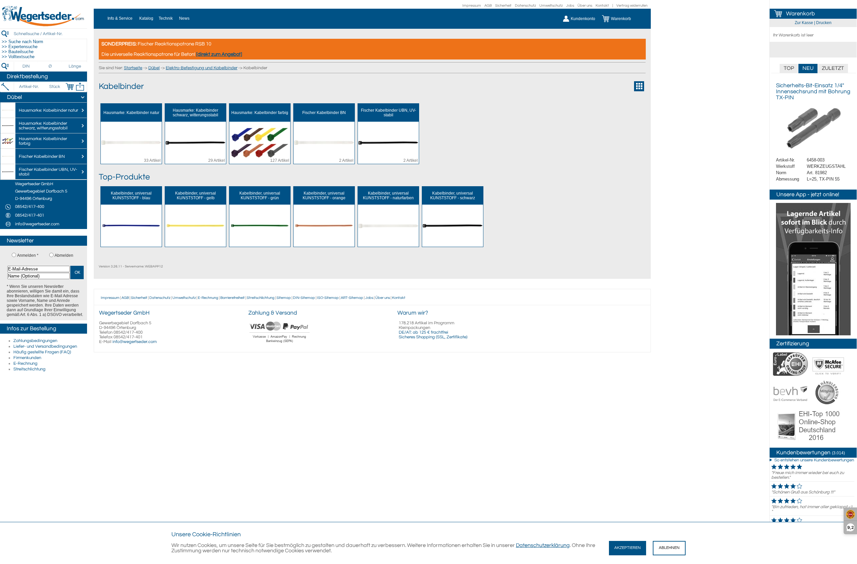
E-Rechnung (25, 363)
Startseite (133, 68)
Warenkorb (800, 14)
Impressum (471, 5)
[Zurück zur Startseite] (43, 25)
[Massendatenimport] (80, 87)
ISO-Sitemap (328, 298)
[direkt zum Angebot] (219, 54)
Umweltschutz (551, 5)
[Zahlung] (279, 343)
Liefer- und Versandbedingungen (45, 346)
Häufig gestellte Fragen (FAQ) (42, 352)
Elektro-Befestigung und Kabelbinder (201, 68)
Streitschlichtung (29, 369)
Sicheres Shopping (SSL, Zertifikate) (433, 337)
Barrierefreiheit (232, 298)
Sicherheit (503, 5)
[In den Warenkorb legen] (70, 87)
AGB (488, 5)
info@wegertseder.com (134, 341)
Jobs (570, 5)
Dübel (154, 68)
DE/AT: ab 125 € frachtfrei (423, 332)
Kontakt (602, 5)
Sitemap (284, 298)
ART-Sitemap (352, 298)
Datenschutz (525, 5)
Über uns (584, 5)
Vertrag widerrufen (631, 5)
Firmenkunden (27, 357)
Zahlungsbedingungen (35, 340)
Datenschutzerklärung (543, 545)
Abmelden (64, 255)
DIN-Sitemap (304, 298)
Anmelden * (27, 255)
